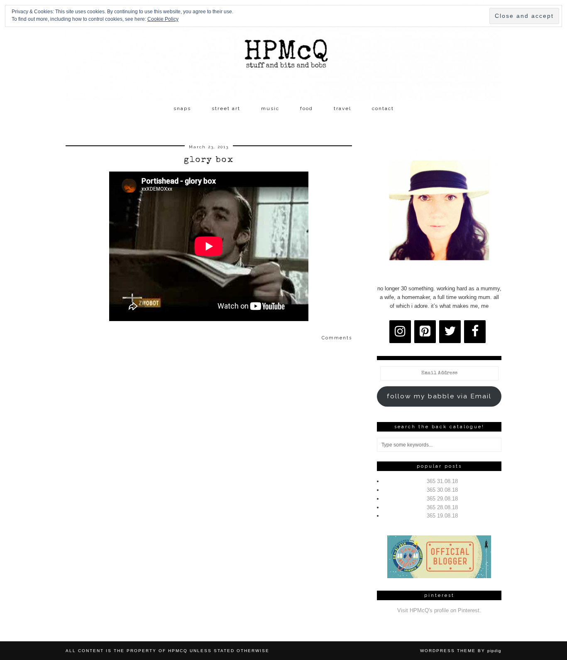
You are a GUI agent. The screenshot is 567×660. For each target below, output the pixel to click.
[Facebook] (475, 331)
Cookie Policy (162, 19)
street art (226, 108)
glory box (209, 160)
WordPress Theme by (460, 650)
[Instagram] (400, 331)
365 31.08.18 (442, 481)
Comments (337, 338)
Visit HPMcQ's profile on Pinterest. (439, 610)
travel (342, 108)
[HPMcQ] (283, 50)
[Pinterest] (425, 331)
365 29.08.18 (442, 499)
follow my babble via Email (439, 396)
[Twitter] (450, 331)
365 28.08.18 (442, 507)
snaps (182, 108)
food (306, 108)
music (270, 108)
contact (383, 108)
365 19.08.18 (442, 516)
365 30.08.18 (442, 490)
